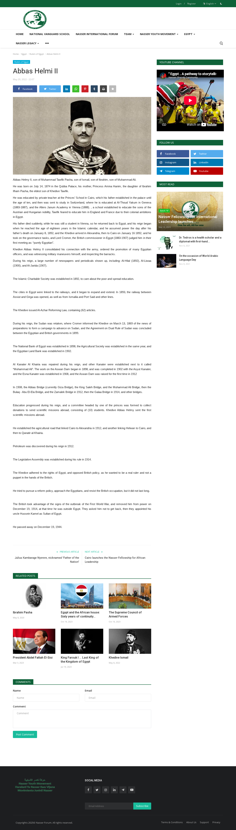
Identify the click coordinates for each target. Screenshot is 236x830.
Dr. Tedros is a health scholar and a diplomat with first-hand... (200, 239)
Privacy (216, 822)
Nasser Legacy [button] (26, 43)
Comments (23, 682)
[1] (221, 3)
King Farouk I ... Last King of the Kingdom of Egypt (80, 659)
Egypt (24, 54)
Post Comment (25, 734)
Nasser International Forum (97, 34)
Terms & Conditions (172, 822)
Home (20, 34)
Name (17, 690)
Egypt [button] (188, 34)
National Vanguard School (50, 34)
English (209, 3)
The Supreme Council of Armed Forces (125, 614)
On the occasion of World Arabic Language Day (198, 257)
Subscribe (142, 806)
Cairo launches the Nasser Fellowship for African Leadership (115, 559)
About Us (191, 822)
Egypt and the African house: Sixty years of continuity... (80, 614)
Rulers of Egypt (37, 54)
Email (88, 690)
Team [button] (128, 34)
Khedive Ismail (118, 657)
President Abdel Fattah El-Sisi (33, 657)
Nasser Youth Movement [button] (158, 34)
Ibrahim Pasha (22, 612)
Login (178, 3)
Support (204, 822)
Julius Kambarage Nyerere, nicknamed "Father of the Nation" (47, 559)
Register (191, 3)
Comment (19, 706)
